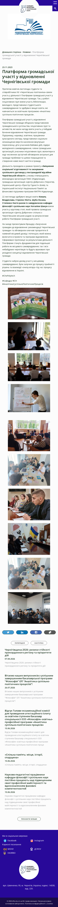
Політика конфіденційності (35, 904)
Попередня (20, 643)
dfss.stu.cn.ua (17, 901)
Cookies (50, 904)
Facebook (12, 840)
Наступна (39, 643)
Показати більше (29, 819)
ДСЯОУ (37, 849)
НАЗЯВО (11, 853)
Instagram (39, 840)
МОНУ (11, 849)
